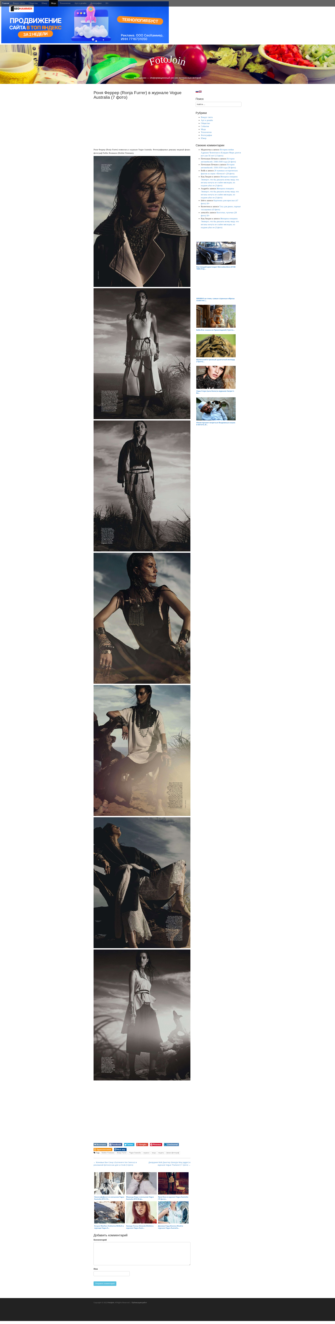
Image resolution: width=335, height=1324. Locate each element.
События (205, 126)
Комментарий (100, 1240)
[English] (200, 91)
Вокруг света (19, 3)
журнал (146, 1153)
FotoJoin (111, 1302)
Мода (53, 3)
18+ (107, 3)
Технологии (65, 3)
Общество (33, 3)
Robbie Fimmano (108, 1153)
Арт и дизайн (80, 3)
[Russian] (197, 91)
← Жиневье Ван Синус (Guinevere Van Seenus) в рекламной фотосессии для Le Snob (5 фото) (115, 1163)
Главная (5, 3)
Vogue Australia (135, 1153)
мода (154, 1153)
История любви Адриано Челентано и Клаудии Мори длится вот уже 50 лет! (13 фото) (221, 153)
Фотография (95, 3)
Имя (96, 1269)
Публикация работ (139, 1302)
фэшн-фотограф (172, 1153)
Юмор (44, 3)
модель (161, 1153)
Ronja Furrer (122, 1153)
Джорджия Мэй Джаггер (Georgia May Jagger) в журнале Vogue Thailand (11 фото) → (169, 1163)
